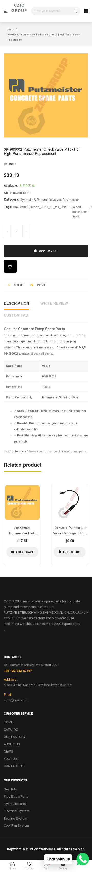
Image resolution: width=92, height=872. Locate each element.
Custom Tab (16, 315)
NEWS (8, 751)
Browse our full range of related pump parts (57, 451)
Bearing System (15, 818)
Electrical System (16, 811)
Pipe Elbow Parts (16, 796)
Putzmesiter (71, 199)
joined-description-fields (80, 211)
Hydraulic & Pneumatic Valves (41, 199)
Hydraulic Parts (15, 804)
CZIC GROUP (19, 8)
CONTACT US (14, 766)
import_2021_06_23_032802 (50, 207)
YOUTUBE (11, 759)
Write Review (54, 303)
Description (16, 303)
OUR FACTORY (14, 737)
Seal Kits (10, 789)
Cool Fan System (16, 825)
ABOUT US (12, 744)
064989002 (21, 207)
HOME (8, 722)
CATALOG (11, 730)
